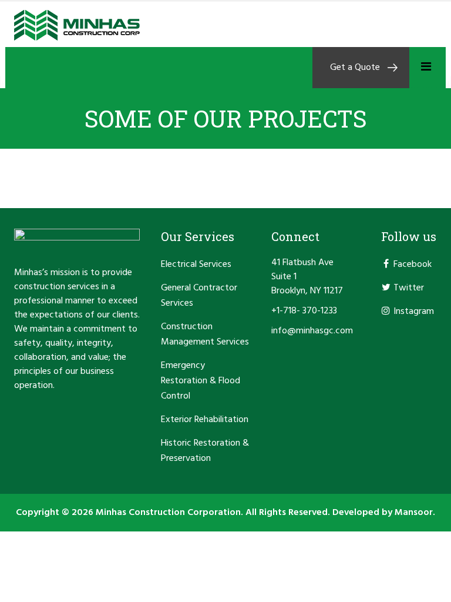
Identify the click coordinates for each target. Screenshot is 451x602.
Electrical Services (196, 264)
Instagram (413, 311)
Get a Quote (355, 67)
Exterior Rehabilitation (204, 419)
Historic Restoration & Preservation (205, 451)
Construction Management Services (205, 334)
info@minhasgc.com (312, 331)
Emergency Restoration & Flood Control (200, 381)
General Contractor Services (199, 295)
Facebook (412, 264)
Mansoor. (415, 512)
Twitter (408, 288)
